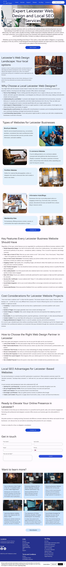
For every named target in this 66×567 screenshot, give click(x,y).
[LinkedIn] (5, 548)
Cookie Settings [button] (46, 564)
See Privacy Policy (22, 565)
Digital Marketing (26, 547)
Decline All (54, 564)
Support (24, 550)
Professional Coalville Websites (7, 542)
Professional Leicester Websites (7, 541)
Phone (35, 447)
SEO (23, 549)
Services (24, 541)
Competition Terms (26, 557)
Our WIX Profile (26, 542)
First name (6, 441)
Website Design (25, 545)
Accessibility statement (27, 559)
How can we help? (8, 453)
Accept (60, 564)
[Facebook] (1, 548)
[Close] (64, 564)
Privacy (24, 556)
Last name (36, 441)
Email (4, 447)
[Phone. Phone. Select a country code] (36, 450)
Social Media (25, 544)
